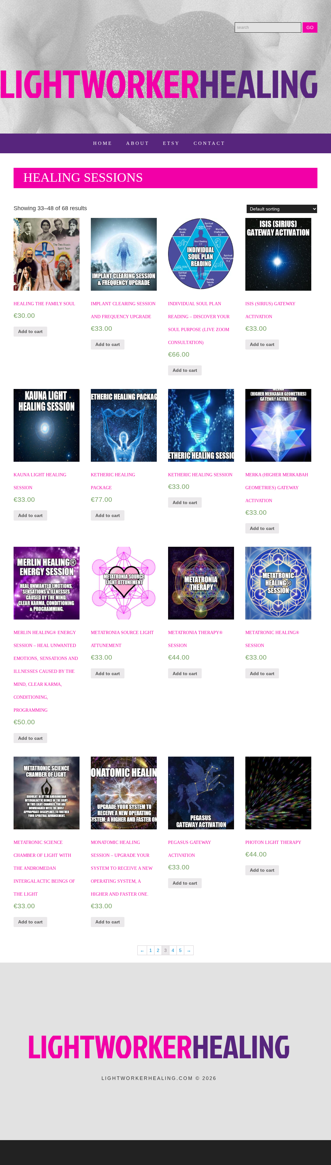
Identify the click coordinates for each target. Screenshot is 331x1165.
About (137, 143)
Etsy (171, 143)
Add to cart (30, 331)
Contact (209, 143)
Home (102, 143)
